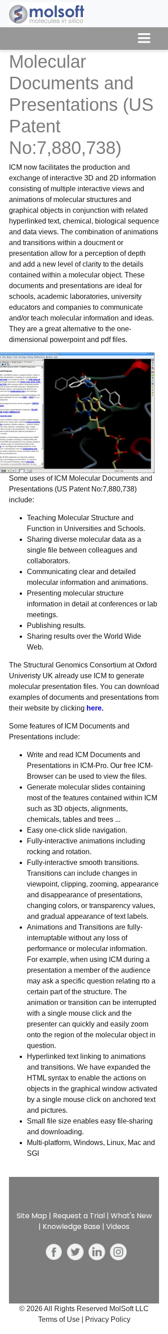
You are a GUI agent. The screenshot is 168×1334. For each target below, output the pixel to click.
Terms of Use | (61, 1319)
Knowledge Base (71, 1226)
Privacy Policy (107, 1319)
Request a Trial (79, 1216)
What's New (131, 1216)
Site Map (32, 1216)
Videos (117, 1226)
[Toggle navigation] (144, 39)
